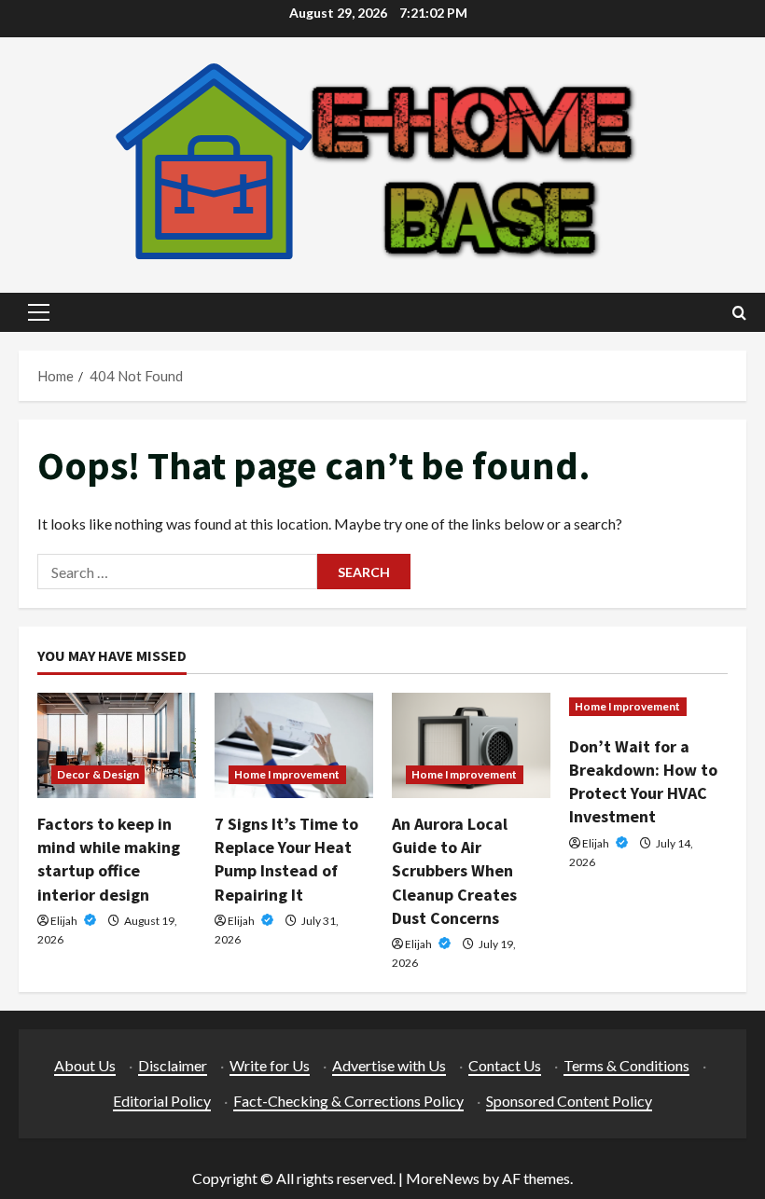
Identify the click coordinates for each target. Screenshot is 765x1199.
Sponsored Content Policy (569, 1100)
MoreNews (443, 1178)
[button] (39, 312)
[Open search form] (739, 313)
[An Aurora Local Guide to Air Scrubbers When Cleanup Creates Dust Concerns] (471, 745)
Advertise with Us (389, 1065)
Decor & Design (98, 774)
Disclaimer (172, 1065)
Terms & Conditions (626, 1065)
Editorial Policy (162, 1100)
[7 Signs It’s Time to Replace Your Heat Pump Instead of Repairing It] (294, 745)
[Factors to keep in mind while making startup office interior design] (116, 745)
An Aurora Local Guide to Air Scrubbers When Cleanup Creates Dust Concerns (454, 871)
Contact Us (504, 1065)
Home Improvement (287, 774)
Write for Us (270, 1065)
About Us (85, 1065)
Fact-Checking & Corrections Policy (348, 1100)
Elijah (64, 921)
